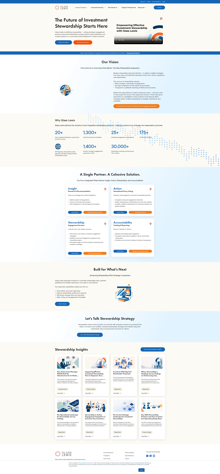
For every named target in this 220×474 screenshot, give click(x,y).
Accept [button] (141, 470)
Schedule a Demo (140, 212)
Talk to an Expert (63, 42)
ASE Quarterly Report (95, 253)
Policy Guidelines (129, 452)
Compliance (106, 455)
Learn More (75, 212)
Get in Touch (62, 304)
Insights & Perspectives (129, 7)
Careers (149, 1)
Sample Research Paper (95, 212)
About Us (142, 1)
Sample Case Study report (140, 251)
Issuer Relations (156, 1)
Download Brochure (83, 42)
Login (163, 1)
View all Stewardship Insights (153, 349)
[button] (81, 7)
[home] (61, 7)
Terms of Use (106, 458)
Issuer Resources (129, 455)
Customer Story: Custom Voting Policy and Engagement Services (136, 106)
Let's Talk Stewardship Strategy (89, 335)
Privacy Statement (83, 463)
